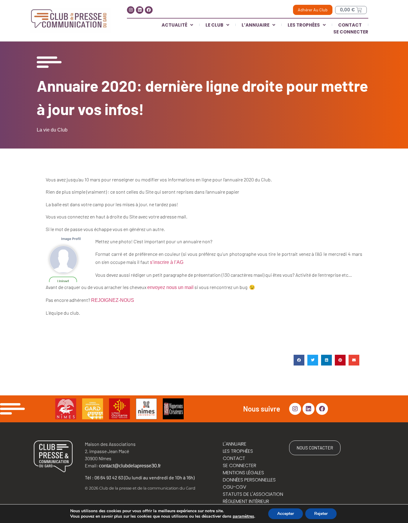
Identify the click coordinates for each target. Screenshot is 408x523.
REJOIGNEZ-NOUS (113, 300)
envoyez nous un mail (170, 287)
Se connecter (350, 32)
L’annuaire (255, 25)
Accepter (285, 513)
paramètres (243, 516)
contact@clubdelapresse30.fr (130, 465)
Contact (350, 25)
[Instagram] (130, 10)
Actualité (174, 25)
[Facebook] (148, 10)
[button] (299, 360)
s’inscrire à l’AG (166, 262)
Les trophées (304, 25)
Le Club (214, 25)
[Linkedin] (139, 10)
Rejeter (321, 513)
